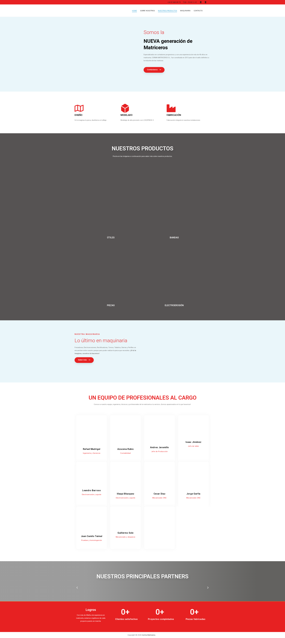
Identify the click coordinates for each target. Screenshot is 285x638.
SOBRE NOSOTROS (147, 11)
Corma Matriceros (148, 635)
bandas (174, 237)
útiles (110, 237)
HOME (134, 11)
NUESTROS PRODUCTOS (167, 11)
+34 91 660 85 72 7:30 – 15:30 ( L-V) (182, 2)
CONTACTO (198, 11)
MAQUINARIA (185, 11)
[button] (154, 70)
